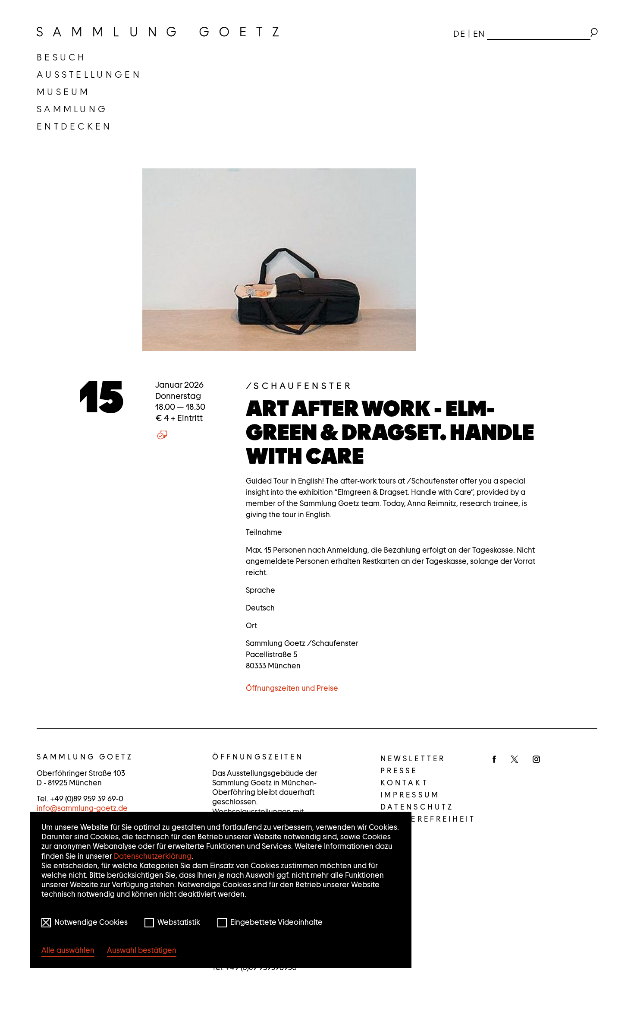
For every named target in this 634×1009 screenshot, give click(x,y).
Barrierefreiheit (428, 819)
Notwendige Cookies (91, 922)
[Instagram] (536, 760)
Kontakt (404, 782)
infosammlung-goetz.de (82, 808)
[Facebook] (494, 760)
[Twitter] (514, 760)
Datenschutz (417, 807)
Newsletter (413, 758)
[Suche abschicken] (593, 33)
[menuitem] (62, 57)
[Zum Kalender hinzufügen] (162, 434)
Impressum (410, 795)
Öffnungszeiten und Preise (292, 688)
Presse (399, 770)
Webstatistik (178, 922)
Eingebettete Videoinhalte (276, 922)
